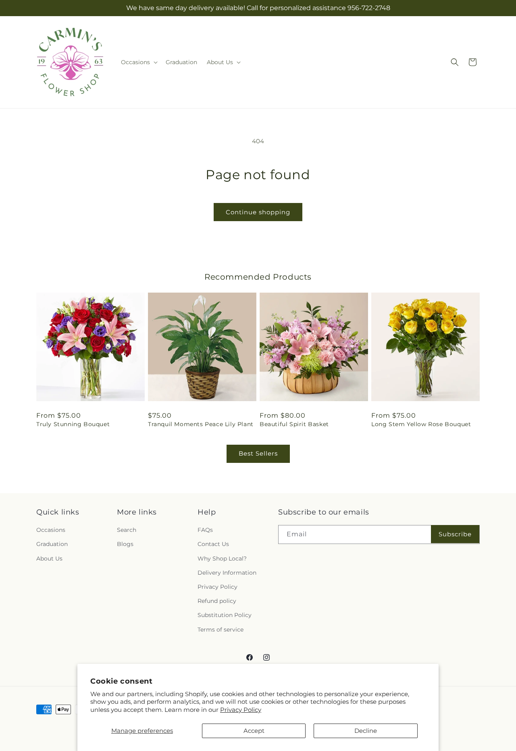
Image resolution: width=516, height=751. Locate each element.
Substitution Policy (225, 615)
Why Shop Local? (222, 558)
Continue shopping (258, 212)
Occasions (50, 529)
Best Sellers (258, 453)
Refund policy (217, 601)
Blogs (125, 544)
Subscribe (455, 534)
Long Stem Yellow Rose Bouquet (421, 424)
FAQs (205, 529)
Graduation (52, 544)
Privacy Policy (240, 709)
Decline (365, 730)
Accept (253, 730)
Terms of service (220, 629)
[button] (138, 62)
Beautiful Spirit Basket (294, 424)
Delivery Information (227, 572)
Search (126, 529)
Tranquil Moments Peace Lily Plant (201, 424)
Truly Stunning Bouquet (73, 424)
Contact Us (213, 544)
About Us (49, 558)
